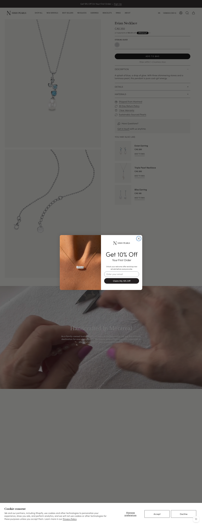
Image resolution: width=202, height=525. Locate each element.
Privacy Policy (70, 518)
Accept (157, 514)
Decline (183, 514)
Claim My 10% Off (121, 280)
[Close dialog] (138, 238)
